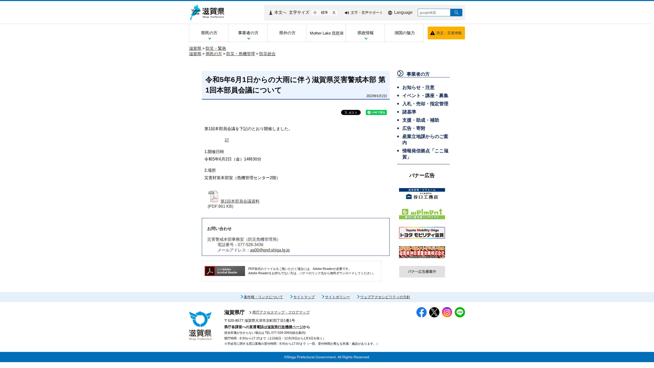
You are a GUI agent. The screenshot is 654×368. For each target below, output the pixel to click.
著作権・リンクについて (263, 297)
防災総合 (267, 54)
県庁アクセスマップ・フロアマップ (281, 312)
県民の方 (214, 54)
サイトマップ (304, 297)
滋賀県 (195, 48)
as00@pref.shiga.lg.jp (270, 250)
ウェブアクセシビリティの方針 (385, 297)
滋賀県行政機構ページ (285, 327)
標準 (324, 12)
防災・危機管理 (240, 54)
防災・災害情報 (449, 33)
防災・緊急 (216, 48)
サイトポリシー (337, 297)
